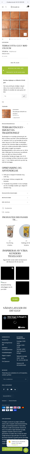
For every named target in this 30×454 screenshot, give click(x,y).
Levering (7, 212)
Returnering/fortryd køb (7, 343)
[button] (7, 273)
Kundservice (5, 339)
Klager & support (6, 355)
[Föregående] (2, 39)
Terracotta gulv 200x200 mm (19, 111)
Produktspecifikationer (9, 193)
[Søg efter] (6, 7)
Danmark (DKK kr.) (7, 396)
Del (3, 102)
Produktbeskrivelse (8, 123)
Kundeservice (8, 208)
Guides (4, 358)
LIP (10, 240)
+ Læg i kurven (16, 117)
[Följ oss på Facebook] (4, 389)
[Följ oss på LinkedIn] (15, 389)
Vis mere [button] (15, 299)
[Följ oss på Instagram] (8, 389)
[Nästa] (27, 39)
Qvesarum (5, 42)
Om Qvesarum (6, 361)
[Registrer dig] (25, 379)
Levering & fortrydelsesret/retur (7, 348)
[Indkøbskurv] (27, 7)
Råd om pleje (6, 202)
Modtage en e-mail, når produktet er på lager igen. (15, 70)
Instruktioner (6, 197)
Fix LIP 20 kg (9, 243)
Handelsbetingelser (7, 352)
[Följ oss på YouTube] (11, 389)
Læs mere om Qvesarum (12, 449)
